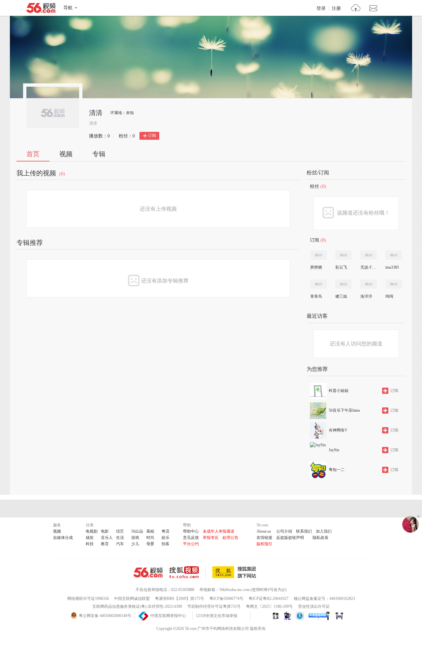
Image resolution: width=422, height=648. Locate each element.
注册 (336, 8)
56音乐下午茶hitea (344, 410)
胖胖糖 (316, 267)
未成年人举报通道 (218, 531)
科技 (90, 544)
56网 (148, 572)
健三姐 (341, 296)
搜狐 (235, 572)
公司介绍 (284, 531)
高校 (150, 531)
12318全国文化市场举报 (216, 615)
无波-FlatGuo (368, 267)
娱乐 (165, 537)
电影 (105, 531)
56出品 (137, 531)
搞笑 (90, 537)
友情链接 (264, 537)
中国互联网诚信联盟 (132, 598)
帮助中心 (191, 531)
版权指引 (264, 544)
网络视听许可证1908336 (88, 598)
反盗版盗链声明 (290, 537)
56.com (40, 9)
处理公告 (230, 537)
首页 (33, 154)
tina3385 (392, 267)
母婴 (150, 544)
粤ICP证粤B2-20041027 (268, 598)
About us (263, 531)
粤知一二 (337, 469)
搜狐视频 (187, 572)
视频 (66, 154)
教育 (105, 544)
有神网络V (338, 430)
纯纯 (389, 296)
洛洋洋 (366, 296)
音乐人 (107, 537)
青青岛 (316, 296)
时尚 (150, 537)
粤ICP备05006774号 (226, 598)
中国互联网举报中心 (168, 615)
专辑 (99, 154)
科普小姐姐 (338, 390)
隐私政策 (320, 537)
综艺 (120, 531)
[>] (356, 8)
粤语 (165, 531)
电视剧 (92, 531)
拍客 (165, 544)
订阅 (152, 135)
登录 (321, 8)
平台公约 (191, 544)
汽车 (120, 544)
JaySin (334, 450)
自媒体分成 (63, 537)
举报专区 (211, 537)
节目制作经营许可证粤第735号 (214, 606)
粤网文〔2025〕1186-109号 (269, 606)
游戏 (135, 537)
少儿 (135, 544)
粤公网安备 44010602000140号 (105, 615)
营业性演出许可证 (314, 606)
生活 (120, 537)
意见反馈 (191, 537)
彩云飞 (341, 267)
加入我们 (324, 531)
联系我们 (304, 531)
